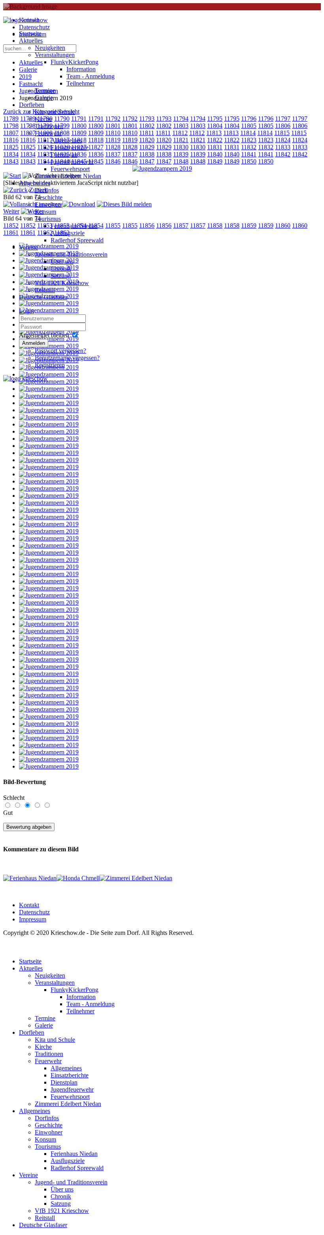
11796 (248, 118)
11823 (248, 140)
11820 (146, 140)
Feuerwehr (48, 133)
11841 (248, 154)
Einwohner (48, 204)
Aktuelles (31, 40)
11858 (214, 225)
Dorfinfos (47, 190)
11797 (282, 118)
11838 (146, 154)
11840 (214, 154)
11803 (180, 125)
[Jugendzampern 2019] (162, 168)
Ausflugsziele (68, 233)
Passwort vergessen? (60, 350)
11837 (130, 154)
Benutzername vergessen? (67, 357)
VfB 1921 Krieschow (62, 283)
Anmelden (33, 343)
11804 (214, 125)
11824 (282, 140)
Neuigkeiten (50, 47)
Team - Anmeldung (90, 76)
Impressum (32, 919)
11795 (214, 118)
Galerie (44, 97)
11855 (130, 225)
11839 (180, 154)
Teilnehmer (80, 83)
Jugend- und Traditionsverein (71, 254)
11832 (248, 147)
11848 (180, 161)
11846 (130, 161)
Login (26, 310)
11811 (146, 132)
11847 (146, 161)
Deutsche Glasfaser (43, 297)
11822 (214, 140)
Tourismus (48, 218)
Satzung (61, 275)
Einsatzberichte (70, 147)
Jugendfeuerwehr (72, 161)
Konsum (45, 211)
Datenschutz (34, 912)
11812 (180, 132)
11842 (282, 154)
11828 (130, 147)
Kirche (43, 119)
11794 (180, 118)
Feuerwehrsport (70, 169)
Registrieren (50, 365)
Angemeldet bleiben (44, 335)
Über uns (62, 261)
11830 (180, 147)
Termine (45, 90)
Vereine (28, 247)
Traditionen (49, 126)
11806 (282, 125)
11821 (180, 140)
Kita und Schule (55, 111)
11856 (146, 225)
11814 (248, 132)
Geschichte (48, 197)
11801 (130, 125)
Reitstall (45, 290)
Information (81, 69)
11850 (248, 161)
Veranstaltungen (55, 54)
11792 (130, 118)
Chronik (61, 268)
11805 (248, 125)
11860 (282, 225)
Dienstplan (64, 154)
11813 (214, 132)
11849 (214, 161)
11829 (146, 147)
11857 (180, 225)
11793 (146, 118)
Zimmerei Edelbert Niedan (68, 176)
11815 (282, 132)
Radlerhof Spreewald (77, 240)
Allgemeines (66, 140)
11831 (214, 147)
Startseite (30, 33)
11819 (130, 140)
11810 (130, 132)
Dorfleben (31, 104)
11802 (146, 125)
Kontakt (29, 905)
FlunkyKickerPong (74, 62)
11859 (248, 225)
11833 (282, 147)
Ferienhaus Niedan (74, 226)
